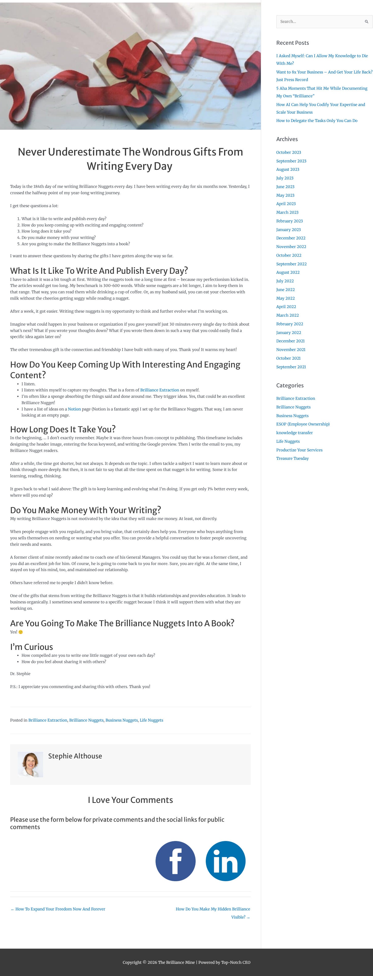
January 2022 (288, 332)
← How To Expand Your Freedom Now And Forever (58, 909)
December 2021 (290, 341)
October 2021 (288, 358)
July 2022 (285, 281)
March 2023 (287, 212)
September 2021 (291, 366)
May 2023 (285, 195)
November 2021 (291, 349)
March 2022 (287, 315)
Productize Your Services (299, 450)
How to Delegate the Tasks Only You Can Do (317, 120)
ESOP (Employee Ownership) (303, 424)
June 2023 (285, 186)
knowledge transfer (294, 432)
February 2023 (289, 221)
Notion (74, 409)
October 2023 (288, 152)
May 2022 (285, 298)
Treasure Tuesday (292, 458)
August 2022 (288, 272)
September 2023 (291, 161)
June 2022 (285, 289)
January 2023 (288, 229)
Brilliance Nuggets (86, 720)
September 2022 (291, 264)
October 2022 (288, 255)
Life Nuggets (151, 720)
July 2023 (285, 178)
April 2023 (286, 203)
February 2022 (289, 324)
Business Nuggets (122, 720)
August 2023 (287, 169)
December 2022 (291, 238)
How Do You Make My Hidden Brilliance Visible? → (213, 910)
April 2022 (286, 306)
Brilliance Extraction (159, 390)
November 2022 (291, 246)
